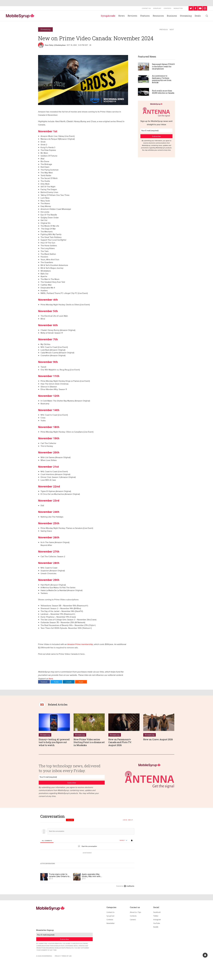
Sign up (130, 820)
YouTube (156, 923)
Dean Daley (49, 45)
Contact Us (146, 8)
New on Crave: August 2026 (158, 739)
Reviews (132, 15)
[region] (87, 851)
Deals (198, 15)
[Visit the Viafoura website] (129, 886)
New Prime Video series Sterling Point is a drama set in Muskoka (89, 742)
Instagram (157, 919)
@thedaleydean (60, 45)
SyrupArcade (108, 15)
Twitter (56, 682)
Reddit (81, 682)
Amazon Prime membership (80, 644)
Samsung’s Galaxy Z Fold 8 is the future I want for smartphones (163, 66)
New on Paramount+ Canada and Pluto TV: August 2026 (120, 742)
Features (145, 15)
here (51, 678)
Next (172, 29)
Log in (125, 820)
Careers (133, 919)
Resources (158, 15)
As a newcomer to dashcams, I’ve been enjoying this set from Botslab (161, 79)
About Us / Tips (135, 912)
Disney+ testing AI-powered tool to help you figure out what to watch (54, 742)
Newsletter (178, 8)
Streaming (186, 15)
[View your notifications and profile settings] (131, 840)
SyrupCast (157, 8)
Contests (167, 8)
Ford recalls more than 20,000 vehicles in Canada (163, 92)
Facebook (44, 682)
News (121, 15)
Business (172, 15)
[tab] (46, 841)
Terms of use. (66, 956)
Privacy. (58, 956)
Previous (164, 29)
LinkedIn (69, 682)
